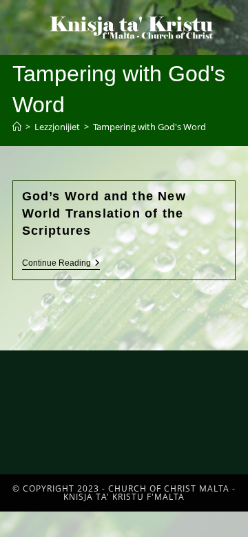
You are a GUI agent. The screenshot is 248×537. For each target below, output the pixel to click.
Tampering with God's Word (149, 126)
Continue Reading (61, 263)
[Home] (16, 126)
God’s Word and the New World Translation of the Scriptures (104, 213)
